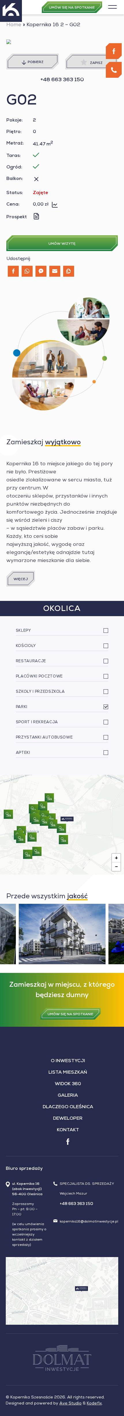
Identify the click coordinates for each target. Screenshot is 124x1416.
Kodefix (94, 1404)
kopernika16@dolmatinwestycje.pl (89, 1222)
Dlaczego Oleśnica (68, 1107)
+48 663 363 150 (62, 80)
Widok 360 (68, 1084)
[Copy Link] (68, 271)
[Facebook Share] (13, 271)
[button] (67, 819)
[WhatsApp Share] (27, 271)
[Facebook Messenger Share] (40, 271)
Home (13, 25)
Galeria (68, 1096)
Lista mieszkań (67, 1072)
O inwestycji (68, 1061)
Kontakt (68, 1130)
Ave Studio (70, 1404)
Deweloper (67, 1119)
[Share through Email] (54, 271)
